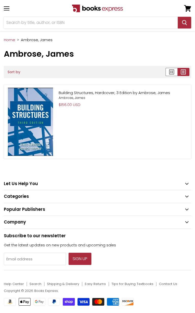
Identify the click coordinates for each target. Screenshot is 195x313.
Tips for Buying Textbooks (132, 283)
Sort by (14, 72)
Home (9, 40)
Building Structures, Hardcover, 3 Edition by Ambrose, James (114, 92)
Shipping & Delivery (63, 283)
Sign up (80, 259)
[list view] (183, 72)
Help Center (14, 283)
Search (35, 283)
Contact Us (168, 283)
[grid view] (171, 72)
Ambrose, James (72, 98)
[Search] (184, 22)
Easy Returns (95, 283)
